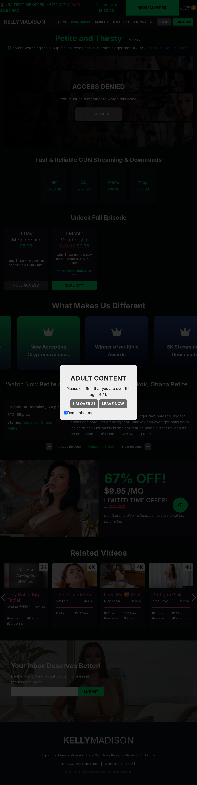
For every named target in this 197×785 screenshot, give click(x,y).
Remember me (80, 412)
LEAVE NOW (113, 403)
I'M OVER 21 (84, 403)
